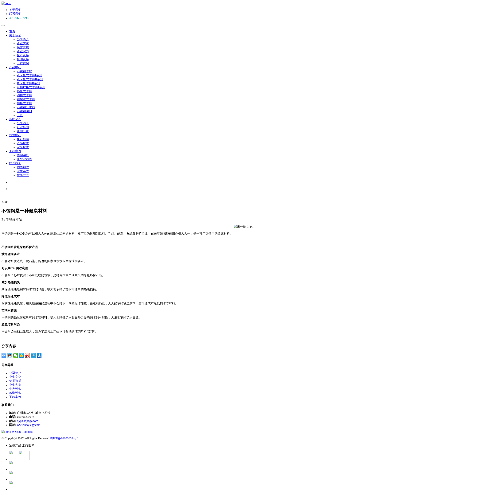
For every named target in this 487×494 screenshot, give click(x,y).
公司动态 (23, 123)
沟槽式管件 (24, 95)
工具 (20, 115)
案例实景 (23, 155)
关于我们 (15, 9)
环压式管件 (24, 91)
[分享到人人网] (39, 355)
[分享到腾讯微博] (33, 355)
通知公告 (23, 131)
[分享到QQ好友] (9, 355)
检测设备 (23, 59)
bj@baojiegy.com (27, 420)
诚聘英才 (23, 171)
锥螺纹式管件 (26, 99)
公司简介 (23, 39)
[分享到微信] (15, 355)
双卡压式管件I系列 (29, 75)
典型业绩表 (24, 159)
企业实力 (23, 51)
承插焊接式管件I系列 (31, 87)
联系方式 (23, 175)
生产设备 (23, 55)
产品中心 (15, 67)
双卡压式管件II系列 (30, 79)
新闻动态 (15, 119)
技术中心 (15, 135)
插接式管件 (24, 103)
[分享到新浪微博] (27, 355)
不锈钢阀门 (24, 111)
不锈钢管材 (24, 71)
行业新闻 (23, 127)
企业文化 (23, 43)
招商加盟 (23, 167)
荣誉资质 (23, 47)
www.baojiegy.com (28, 424)
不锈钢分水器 (26, 107)
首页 (12, 31)
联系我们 (15, 13)
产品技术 (23, 143)
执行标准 (23, 139)
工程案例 (23, 63)
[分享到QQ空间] (21, 355)
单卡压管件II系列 (28, 83)
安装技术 (23, 147)
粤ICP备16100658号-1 (64, 438)
